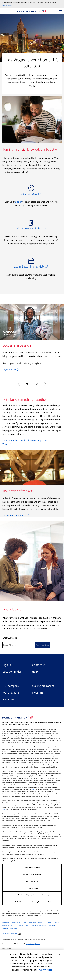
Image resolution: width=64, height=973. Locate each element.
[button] (60, 11)
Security (20, 925)
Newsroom (9, 699)
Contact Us (16, 922)
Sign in (6, 665)
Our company (10, 686)
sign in (18, 201)
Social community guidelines (36, 925)
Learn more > (7, 5)
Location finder (11, 671)
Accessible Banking (36, 922)
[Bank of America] (32, 11)
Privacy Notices (45, 970)
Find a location (42, 645)
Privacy (56, 922)
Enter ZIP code (9, 637)
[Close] (59, 954)
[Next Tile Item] (45, 383)
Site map (52, 925)
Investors (37, 692)
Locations (5, 922)
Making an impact (43, 686)
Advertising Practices (9, 928)
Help (35, 671)
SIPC (33, 789)
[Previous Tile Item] (19, 383)
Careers (48, 922)
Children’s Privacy (8, 925)
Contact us (38, 665)
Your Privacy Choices (9, 934)
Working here (10, 692)
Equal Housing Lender (33, 944)
